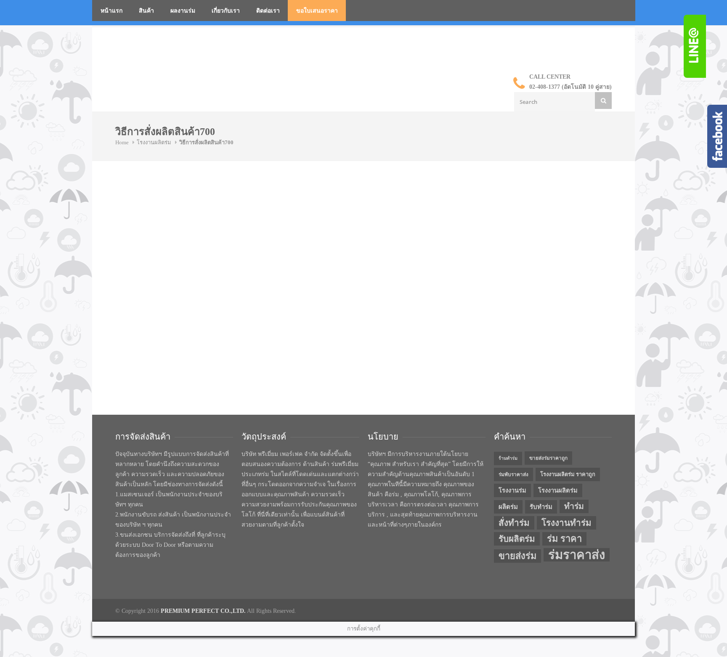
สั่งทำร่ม (514, 522)
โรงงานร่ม (512, 490)
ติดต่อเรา (268, 11)
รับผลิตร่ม (517, 538)
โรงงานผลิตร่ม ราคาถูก (567, 474)
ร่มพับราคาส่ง (513, 474)
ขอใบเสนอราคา (317, 11)
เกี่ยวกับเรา (226, 11)
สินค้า (146, 11)
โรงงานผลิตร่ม (154, 142)
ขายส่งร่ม (517, 556)
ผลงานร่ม (182, 11)
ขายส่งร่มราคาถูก (548, 458)
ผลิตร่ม (508, 506)
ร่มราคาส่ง (576, 555)
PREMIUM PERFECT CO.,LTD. (203, 611)
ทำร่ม (574, 506)
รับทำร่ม (541, 506)
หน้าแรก (111, 11)
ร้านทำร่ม (508, 458)
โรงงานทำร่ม (566, 522)
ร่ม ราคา (564, 539)
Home (122, 142)
